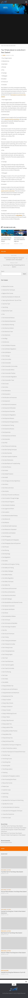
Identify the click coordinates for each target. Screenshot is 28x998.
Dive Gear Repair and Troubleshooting (11, 463)
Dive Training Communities (8, 644)
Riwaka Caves (5, 786)
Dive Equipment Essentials (8, 411)
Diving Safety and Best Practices (9, 731)
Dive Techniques (6, 619)
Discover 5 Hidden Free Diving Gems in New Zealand (13, 835)
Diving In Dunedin (6, 710)
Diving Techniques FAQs (8, 741)
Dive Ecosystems (6, 394)
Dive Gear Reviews (6, 467)
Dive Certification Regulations (9, 349)
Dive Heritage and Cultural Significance (11, 481)
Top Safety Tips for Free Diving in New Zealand (12, 826)
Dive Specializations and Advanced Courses (12, 602)
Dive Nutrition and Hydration (9, 533)
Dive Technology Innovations (9, 626)
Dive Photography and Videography (10, 540)
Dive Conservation (6, 363)
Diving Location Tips (7, 724)
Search (2, 271)
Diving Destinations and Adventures (10, 692)
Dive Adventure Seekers (8, 328)
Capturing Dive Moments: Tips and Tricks (11, 300)
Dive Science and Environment (9, 588)
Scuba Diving (5, 793)
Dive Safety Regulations (8, 578)
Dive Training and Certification (9, 640)
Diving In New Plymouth (8, 720)
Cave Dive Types (6, 303)
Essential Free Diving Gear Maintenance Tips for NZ (13, 972)
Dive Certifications (6, 352)
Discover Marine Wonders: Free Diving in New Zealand (13, 827)
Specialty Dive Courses (7, 803)
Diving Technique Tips (7, 737)
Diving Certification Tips (7, 685)
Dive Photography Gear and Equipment (11, 543)
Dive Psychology (6, 553)
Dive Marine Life (6, 519)
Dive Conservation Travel (8, 380)
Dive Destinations (6, 390)
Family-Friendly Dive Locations (9, 748)
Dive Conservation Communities (9, 366)
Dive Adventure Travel (7, 331)
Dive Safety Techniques (7, 581)
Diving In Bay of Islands (7, 703)
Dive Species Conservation (8, 606)
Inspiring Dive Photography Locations (11, 776)
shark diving (5, 797)
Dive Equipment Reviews (8, 418)
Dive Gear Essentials (7, 453)
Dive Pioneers (5, 547)
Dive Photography (6, 536)
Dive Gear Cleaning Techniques (9, 449)
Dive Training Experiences (8, 651)
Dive (3, 314)
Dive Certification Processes (8, 345)
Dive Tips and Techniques (8, 633)
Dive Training (5, 637)
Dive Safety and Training (8, 567)
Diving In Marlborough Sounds (9, 713)
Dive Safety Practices (7, 574)
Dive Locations (5, 512)
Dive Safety (5, 560)
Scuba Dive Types (6, 790)
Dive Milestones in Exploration (9, 529)
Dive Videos (5, 678)
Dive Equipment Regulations (9, 415)
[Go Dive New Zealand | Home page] (5, 2)
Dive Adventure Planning (8, 324)
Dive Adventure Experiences (9, 321)
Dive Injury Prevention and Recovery (10, 494)
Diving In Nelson (6, 717)
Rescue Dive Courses (7, 783)
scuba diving (19, 215)
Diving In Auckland (6, 699)
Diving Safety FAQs (6, 734)
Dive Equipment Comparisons (9, 404)
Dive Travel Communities (8, 668)
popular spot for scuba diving (7, 191)
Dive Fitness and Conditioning (9, 446)
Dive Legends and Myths (8, 508)
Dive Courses (5, 383)
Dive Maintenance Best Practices (10, 515)
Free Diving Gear (6, 765)
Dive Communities (6, 359)
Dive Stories (5, 613)
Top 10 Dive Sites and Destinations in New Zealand (6, 239)
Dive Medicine (5, 522)
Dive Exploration (6, 439)
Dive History (5, 484)
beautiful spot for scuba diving (12, 119)
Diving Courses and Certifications (10, 689)
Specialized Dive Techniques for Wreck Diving (12, 800)
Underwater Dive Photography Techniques (12, 810)
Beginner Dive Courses (7, 293)
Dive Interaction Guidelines (8, 505)
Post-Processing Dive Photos (9, 779)
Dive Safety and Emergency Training (10, 564)
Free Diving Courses (7, 758)
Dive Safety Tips (6, 585)
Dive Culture (5, 387)
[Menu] (26, 2)
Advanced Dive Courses (7, 286)
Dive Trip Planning (6, 672)
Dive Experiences (6, 432)
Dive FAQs (4, 442)
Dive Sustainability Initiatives (9, 616)
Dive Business (5, 342)
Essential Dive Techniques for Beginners (11, 744)
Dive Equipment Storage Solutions (10, 422)
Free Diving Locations (7, 769)
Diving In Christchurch (7, 706)
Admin (3, 55)
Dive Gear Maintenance (7, 460)
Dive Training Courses (7, 647)
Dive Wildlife (5, 682)
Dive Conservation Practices (8, 373)
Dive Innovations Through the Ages (10, 498)
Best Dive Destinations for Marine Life (11, 297)
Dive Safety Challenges (7, 571)
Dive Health (5, 477)
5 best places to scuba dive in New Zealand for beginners (19, 239)
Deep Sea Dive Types (7, 310)
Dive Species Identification (8, 609)
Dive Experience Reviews (8, 428)
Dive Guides (5, 470)
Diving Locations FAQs (7, 727)
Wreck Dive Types (6, 817)
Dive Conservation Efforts (8, 369)
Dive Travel (5, 658)
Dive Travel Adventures (7, 661)
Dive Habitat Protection (7, 474)
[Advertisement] (14, 29)
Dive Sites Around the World (9, 595)
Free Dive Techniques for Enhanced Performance (13, 751)
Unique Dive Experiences (8, 814)
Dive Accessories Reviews (8, 317)
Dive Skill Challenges (7, 599)
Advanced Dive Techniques (8, 290)
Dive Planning (5, 550)
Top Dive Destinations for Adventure (10, 807)
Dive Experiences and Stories (9, 435)
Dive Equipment (6, 401)
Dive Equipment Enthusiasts (9, 408)
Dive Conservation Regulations (9, 376)
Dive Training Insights (7, 654)
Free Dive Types (6, 755)
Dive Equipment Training (8, 425)
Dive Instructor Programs (8, 501)
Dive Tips (4, 630)
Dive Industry (5, 491)
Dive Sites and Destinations (8, 45)
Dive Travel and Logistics (8, 665)
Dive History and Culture (8, 488)
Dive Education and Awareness (9, 397)
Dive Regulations (6, 557)
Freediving (4, 772)
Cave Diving (5, 307)
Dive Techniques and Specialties (9, 623)
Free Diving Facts (6, 762)
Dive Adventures (6, 335)
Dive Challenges (6, 356)
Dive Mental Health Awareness (9, 526)
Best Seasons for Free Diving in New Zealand (11, 833)
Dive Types (5, 675)
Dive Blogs (4, 338)
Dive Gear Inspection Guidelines (9, 456)
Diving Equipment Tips (7, 696)
